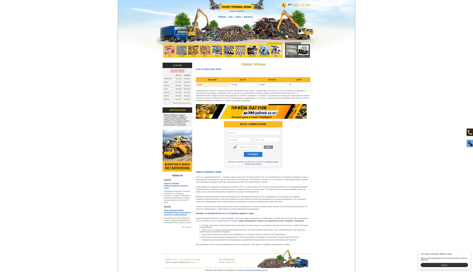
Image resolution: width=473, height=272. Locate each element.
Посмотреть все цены (181, 103)
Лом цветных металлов (274, 43)
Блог (231, 17)
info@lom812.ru (230, 262)
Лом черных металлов (292, 43)
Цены (238, 17)
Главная (222, 17)
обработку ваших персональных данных (262, 163)
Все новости (186, 227)
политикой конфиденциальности (255, 270)
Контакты (248, 17)
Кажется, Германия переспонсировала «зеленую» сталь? (176, 185)
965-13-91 (299, 5)
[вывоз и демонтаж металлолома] (177, 171)
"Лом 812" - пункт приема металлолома (185, 259)
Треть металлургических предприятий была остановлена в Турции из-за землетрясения (177, 212)
